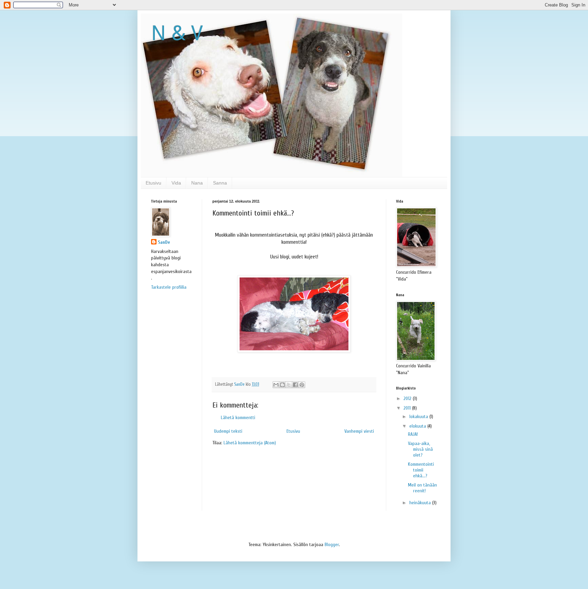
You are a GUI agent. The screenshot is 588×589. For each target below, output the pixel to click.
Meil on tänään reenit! (422, 488)
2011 (408, 408)
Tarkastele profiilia (168, 287)
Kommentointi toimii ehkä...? (421, 470)
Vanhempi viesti (359, 431)
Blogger (332, 544)
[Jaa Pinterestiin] (301, 384)
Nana (197, 183)
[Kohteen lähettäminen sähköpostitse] (276, 384)
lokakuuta (419, 416)
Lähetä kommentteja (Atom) (250, 443)
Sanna (220, 183)
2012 (408, 398)
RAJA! (413, 434)
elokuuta (418, 426)
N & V (177, 33)
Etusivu (153, 183)
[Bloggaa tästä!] (282, 384)
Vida (176, 183)
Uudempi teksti (228, 431)
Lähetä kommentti (238, 417)
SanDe (164, 242)
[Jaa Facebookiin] (295, 384)
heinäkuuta (420, 503)
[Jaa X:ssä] (288, 384)
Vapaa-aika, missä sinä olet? (420, 449)
